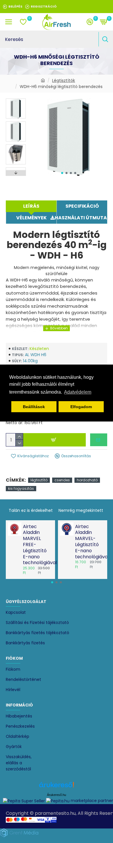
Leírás (31, 206)
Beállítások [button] (34, 406)
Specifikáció (82, 206)
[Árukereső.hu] (56, 787)
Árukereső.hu (56, 795)
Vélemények (31, 217)
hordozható (87, 480)
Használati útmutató (82, 217)
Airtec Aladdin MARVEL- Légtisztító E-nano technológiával (89, 542)
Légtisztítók (63, 80)
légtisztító (39, 480)
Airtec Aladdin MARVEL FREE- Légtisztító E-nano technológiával (37, 545)
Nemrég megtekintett (81, 510)
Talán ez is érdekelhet (31, 510)
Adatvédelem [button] (77, 392)
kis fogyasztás (21, 488)
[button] (62, 173)
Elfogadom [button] (81, 406)
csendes (62, 480)
